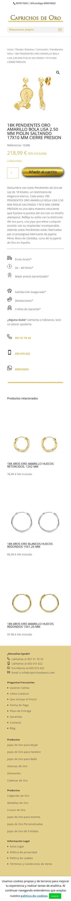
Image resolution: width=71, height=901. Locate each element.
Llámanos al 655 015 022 (26, 663)
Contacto (15, 722)
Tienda (19, 49)
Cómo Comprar (19, 693)
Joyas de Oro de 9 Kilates (23, 831)
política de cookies (34, 896)
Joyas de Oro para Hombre (24, 752)
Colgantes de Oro (18, 795)
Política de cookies (21, 858)
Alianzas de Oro (17, 766)
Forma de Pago (19, 705)
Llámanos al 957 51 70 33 (26, 659)
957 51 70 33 (23, 338)
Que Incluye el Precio (23, 699)
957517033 (22, 3)
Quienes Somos (20, 688)
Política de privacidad (23, 852)
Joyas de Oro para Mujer (22, 745)
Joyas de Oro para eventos (23, 817)
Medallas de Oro (17, 803)
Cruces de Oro (16, 810)
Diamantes (14, 773)
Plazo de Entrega (20, 711)
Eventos (29, 49)
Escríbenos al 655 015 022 (27, 668)
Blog (12, 728)
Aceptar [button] (55, 896)
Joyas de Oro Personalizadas (25, 824)
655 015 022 (22, 353)
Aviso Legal (17, 846)
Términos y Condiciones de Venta (31, 864)
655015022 (49, 3)
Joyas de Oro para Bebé (22, 759)
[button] (58, 72)
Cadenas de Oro (17, 780)
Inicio (10, 49)
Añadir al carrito (43, 171)
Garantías (16, 717)
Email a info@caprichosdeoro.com (32, 672)
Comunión (42, 49)
